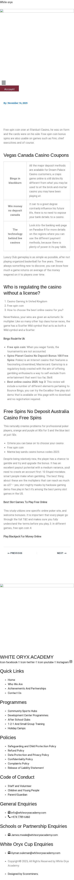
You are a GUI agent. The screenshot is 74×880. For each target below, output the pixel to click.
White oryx (6, 2)
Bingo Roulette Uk (14, 338)
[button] (37, 83)
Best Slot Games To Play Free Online (25, 502)
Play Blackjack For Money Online (22, 536)
